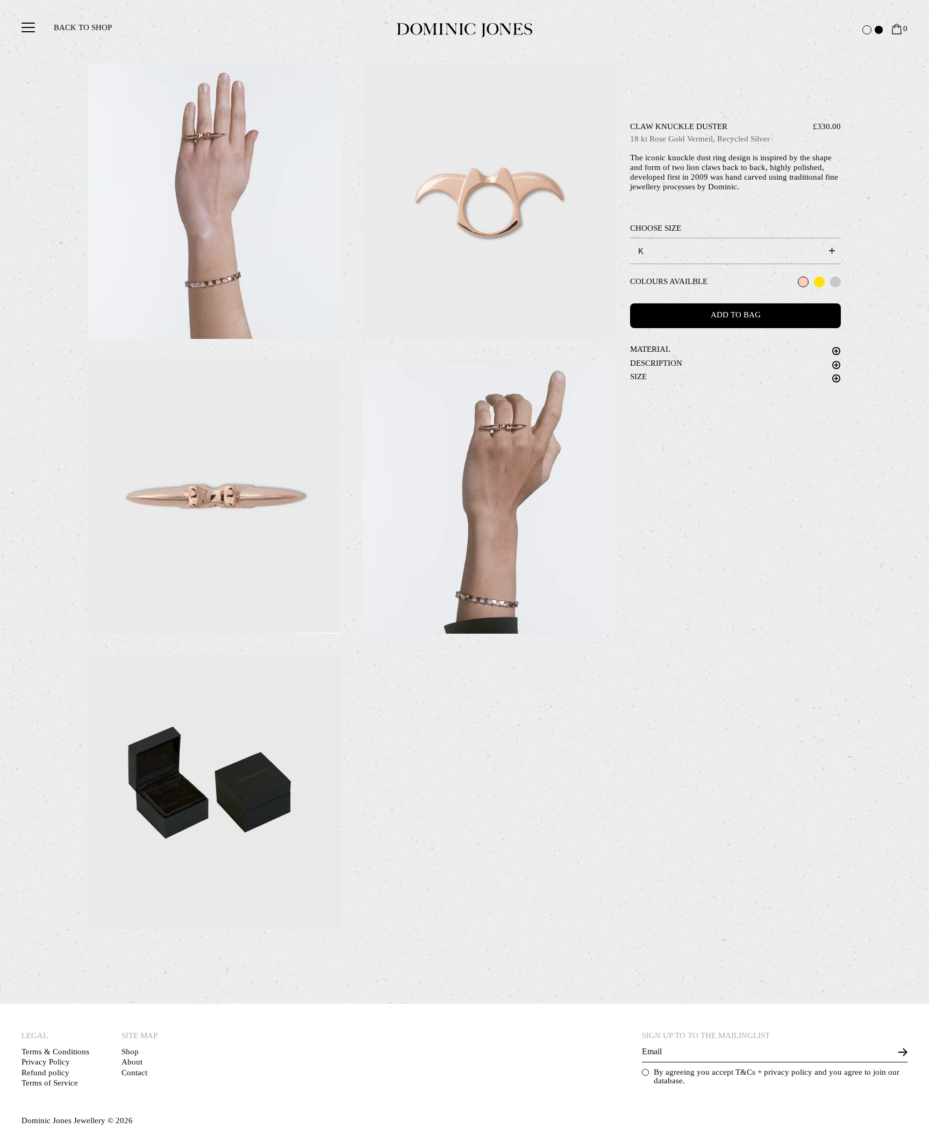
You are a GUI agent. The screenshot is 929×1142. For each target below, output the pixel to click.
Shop (130, 1051)
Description (656, 363)
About (132, 1062)
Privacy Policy (46, 1062)
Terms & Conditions (55, 1051)
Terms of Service (50, 1083)
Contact (134, 1072)
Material (650, 349)
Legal (35, 1035)
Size (638, 376)
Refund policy (45, 1072)
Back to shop (83, 27)
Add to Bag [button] (736, 314)
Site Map (140, 1035)
